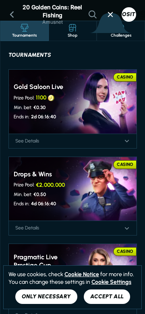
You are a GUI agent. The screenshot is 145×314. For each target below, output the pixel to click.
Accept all (107, 296)
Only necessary (46, 296)
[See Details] (127, 141)
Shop (72, 35)
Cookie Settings (111, 282)
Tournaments (24, 35)
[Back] (12, 14)
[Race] (110, 14)
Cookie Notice (81, 274)
